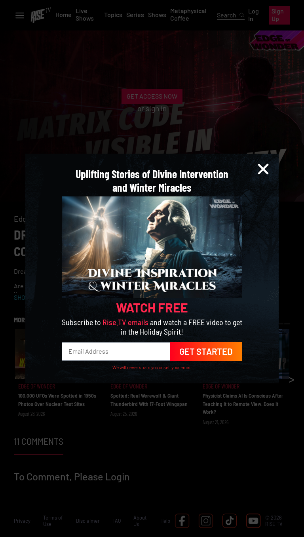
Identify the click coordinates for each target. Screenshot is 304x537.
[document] (152, 268)
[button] (263, 169)
